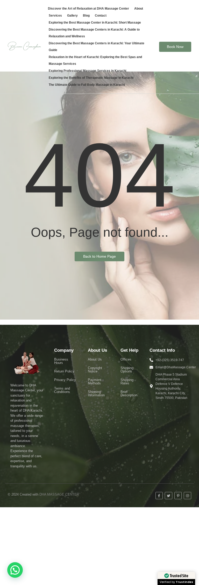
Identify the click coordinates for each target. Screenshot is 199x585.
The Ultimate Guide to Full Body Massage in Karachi (87, 85)
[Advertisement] (99, 546)
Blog (86, 15)
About (138, 8)
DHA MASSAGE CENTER (59, 494)
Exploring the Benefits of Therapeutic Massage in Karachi (91, 78)
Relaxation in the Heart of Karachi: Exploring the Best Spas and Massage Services (95, 60)
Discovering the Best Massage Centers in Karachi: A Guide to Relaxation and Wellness (94, 33)
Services (55, 15)
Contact (100, 15)
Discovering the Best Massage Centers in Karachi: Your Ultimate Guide (96, 46)
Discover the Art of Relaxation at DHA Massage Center (88, 8)
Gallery (72, 15)
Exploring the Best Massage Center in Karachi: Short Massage (95, 22)
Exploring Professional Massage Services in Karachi (87, 71)
